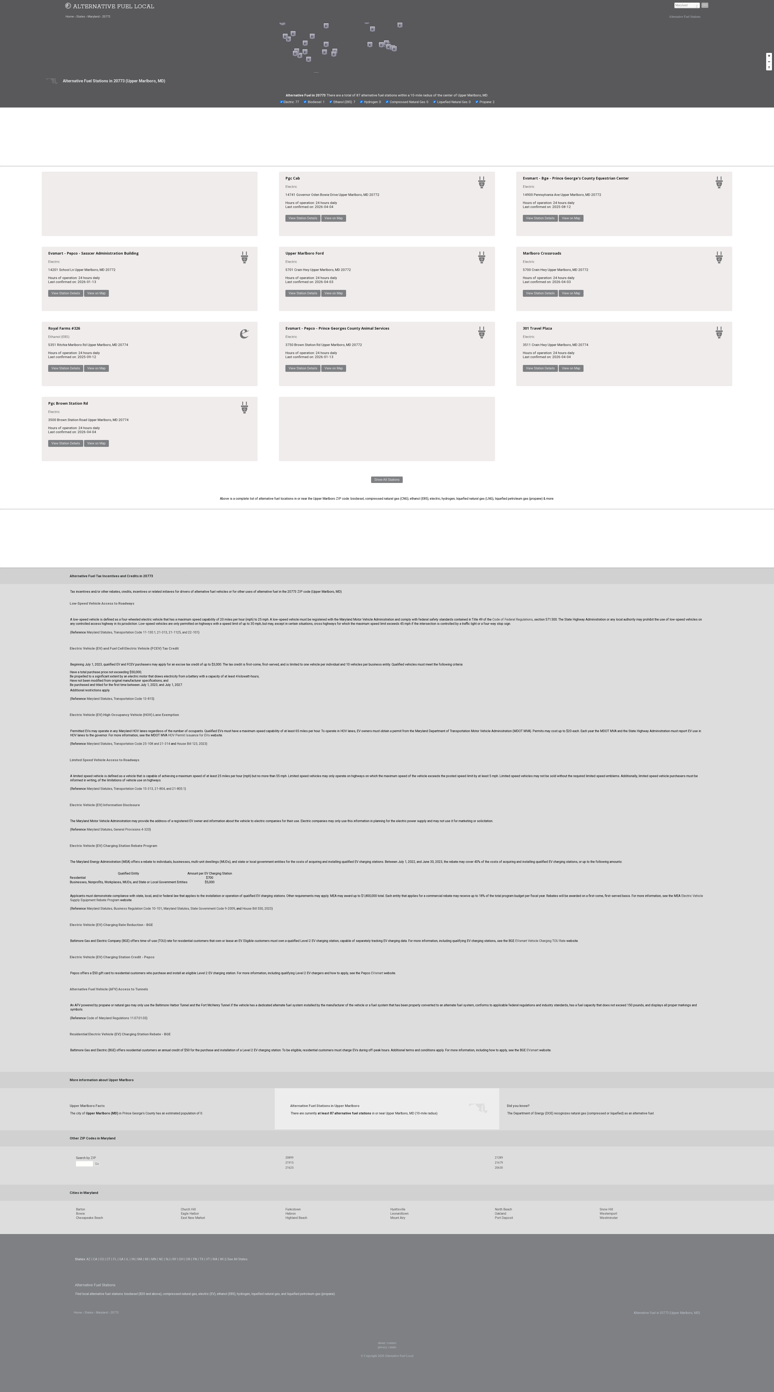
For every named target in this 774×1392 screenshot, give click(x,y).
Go (704, 5)
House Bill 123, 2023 (191, 878)
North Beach (503, 1343)
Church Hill (188, 1343)
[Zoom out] (769, 62)
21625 (289, 1301)
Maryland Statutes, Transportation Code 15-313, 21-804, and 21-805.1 (136, 923)
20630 (499, 1301)
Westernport (608, 1347)
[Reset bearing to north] (769, 67)
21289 (499, 1292)
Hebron (290, 1347)
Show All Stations (386, 614)
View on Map (456, 221)
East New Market (193, 1352)
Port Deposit (504, 1352)
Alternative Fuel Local (113, 6)
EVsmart (377, 1107)
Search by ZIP (86, 1292)
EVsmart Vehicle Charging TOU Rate (540, 1075)
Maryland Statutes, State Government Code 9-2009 (199, 1043)
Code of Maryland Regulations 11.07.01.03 (116, 1152)
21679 (499, 1297)
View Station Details (425, 221)
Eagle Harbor (190, 1347)
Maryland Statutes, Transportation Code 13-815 (120, 833)
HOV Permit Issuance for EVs (189, 869)
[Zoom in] (769, 56)
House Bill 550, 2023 (257, 1043)
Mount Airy (397, 1352)
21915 (289, 1297)
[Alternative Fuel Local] (68, 6)
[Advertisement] (387, 137)
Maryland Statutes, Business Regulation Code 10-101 (124, 1043)
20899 (289, 1292)
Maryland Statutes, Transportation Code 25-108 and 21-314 (128, 878)
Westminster (609, 1352)
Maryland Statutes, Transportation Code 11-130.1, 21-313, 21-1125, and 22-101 (142, 766)
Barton (80, 1343)
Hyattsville (397, 1343)
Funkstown (293, 1343)
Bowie (80, 1347)
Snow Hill (606, 1343)
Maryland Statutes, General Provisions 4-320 (118, 963)
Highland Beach (296, 1352)
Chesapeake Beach (89, 1352)
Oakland (500, 1347)
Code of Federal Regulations (512, 754)
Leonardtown (399, 1347)
